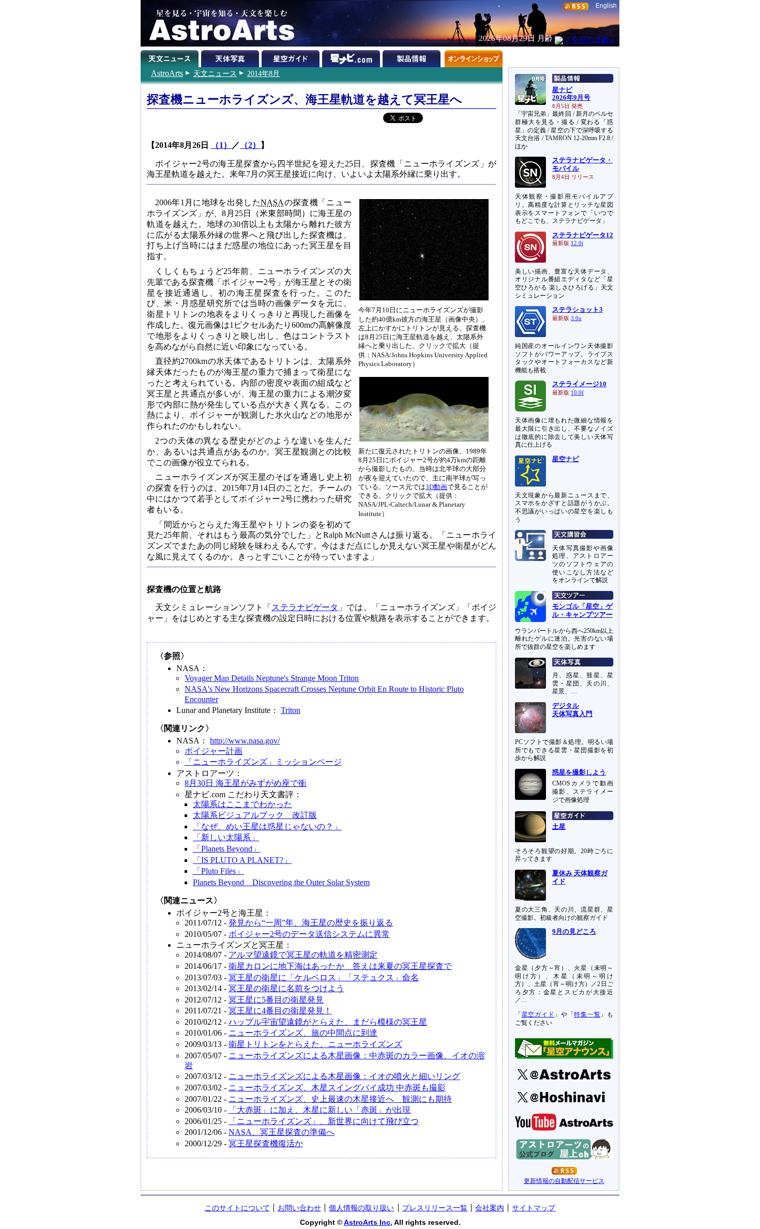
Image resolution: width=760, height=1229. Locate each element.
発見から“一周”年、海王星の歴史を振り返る (311, 922)
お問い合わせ (299, 1208)
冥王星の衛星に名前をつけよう (286, 988)
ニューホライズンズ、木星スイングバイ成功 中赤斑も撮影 (337, 1087)
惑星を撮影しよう (579, 772)
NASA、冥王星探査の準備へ (282, 1132)
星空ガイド (292, 57)
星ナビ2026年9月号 (571, 94)
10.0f (577, 393)
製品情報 (413, 57)
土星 (559, 826)
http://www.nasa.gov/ (245, 740)
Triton (290, 710)
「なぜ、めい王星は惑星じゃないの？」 (267, 826)
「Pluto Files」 (218, 871)
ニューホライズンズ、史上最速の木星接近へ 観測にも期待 (340, 1099)
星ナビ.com (352, 57)
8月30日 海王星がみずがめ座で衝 (246, 783)
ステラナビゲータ (304, 607)
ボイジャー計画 (213, 751)
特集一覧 (587, 1014)
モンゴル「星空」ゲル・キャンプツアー (582, 610)
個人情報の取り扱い (361, 1208)
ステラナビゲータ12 (582, 235)
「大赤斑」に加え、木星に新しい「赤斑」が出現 (320, 1109)
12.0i (577, 243)
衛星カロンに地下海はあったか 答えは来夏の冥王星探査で (340, 966)
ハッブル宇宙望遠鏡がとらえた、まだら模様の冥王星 (328, 1022)
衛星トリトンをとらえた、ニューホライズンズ (315, 1044)
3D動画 (436, 487)
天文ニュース (215, 73)
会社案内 (489, 1208)
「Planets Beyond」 (227, 848)
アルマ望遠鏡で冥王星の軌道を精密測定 (303, 954)
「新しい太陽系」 (226, 837)
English (606, 5)
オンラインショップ (473, 57)
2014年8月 (263, 73)
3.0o (576, 318)
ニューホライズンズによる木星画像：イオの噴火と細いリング (344, 1076)
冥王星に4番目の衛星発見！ (280, 1010)
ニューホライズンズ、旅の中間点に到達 (303, 1032)
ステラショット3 (577, 309)
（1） (221, 145)
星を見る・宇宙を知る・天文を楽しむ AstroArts (218, 23)
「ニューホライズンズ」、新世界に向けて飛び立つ (324, 1121)
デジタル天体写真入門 (572, 710)
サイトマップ (533, 1208)
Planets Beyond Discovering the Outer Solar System (281, 882)
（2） (250, 145)
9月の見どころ (574, 931)
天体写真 (231, 57)
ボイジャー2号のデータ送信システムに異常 (309, 934)
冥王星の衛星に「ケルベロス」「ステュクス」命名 (324, 977)
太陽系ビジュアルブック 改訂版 (255, 815)
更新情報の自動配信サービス (564, 1181)
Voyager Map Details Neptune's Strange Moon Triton (272, 678)
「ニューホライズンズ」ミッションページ (263, 761)
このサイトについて (237, 1208)
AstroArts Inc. (368, 1222)
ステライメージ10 (579, 384)
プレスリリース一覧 (434, 1208)
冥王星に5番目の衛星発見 (276, 999)
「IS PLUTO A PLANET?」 (242, 860)
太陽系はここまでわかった (242, 804)
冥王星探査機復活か (266, 1143)
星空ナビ (565, 459)
